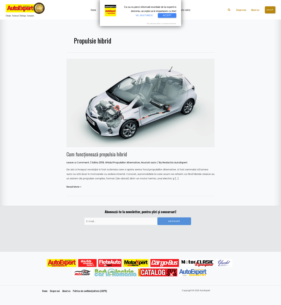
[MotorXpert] (136, 263)
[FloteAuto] (109, 263)
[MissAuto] (83, 272)
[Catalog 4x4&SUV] (157, 272)
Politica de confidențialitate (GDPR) (90, 291)
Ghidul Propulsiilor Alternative (122, 162)
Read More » (74, 186)
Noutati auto (149, 162)
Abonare (174, 221)
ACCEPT (167, 15)
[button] (229, 10)
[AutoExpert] (62, 263)
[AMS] (87, 263)
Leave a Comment (78, 162)
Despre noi (55, 291)
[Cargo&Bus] (164, 263)
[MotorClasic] (197, 263)
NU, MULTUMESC (144, 15)
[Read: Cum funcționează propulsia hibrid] (140, 103)
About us (66, 291)
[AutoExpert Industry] (193, 272)
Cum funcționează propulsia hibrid (97, 154)
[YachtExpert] (224, 263)
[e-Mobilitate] (115, 272)
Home (44, 291)
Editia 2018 (98, 162)
